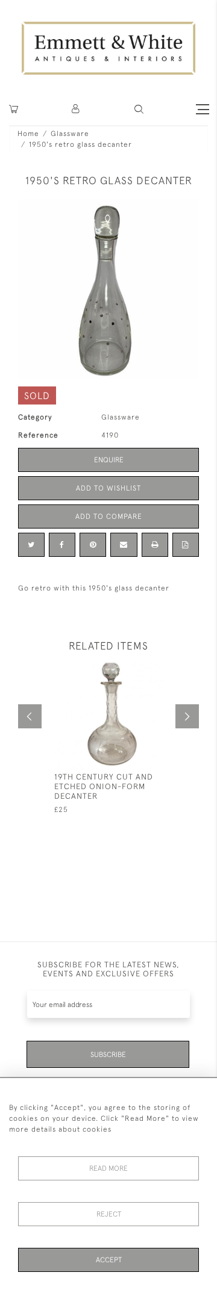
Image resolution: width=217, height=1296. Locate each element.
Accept (109, 1260)
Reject (108, 1214)
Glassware (70, 133)
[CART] (13, 109)
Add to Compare (108, 516)
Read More (108, 1168)
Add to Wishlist (108, 488)
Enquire (109, 460)
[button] (139, 109)
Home (28, 133)
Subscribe (108, 1054)
